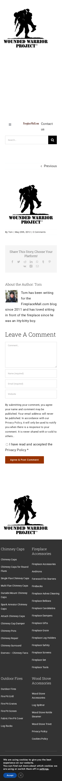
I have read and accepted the (28, 447)
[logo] (31, 124)
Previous (50, 166)
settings (44, 769)
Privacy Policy (13, 422)
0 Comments (39, 232)
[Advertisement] (31, 83)
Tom (10, 232)
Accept (10, 775)
